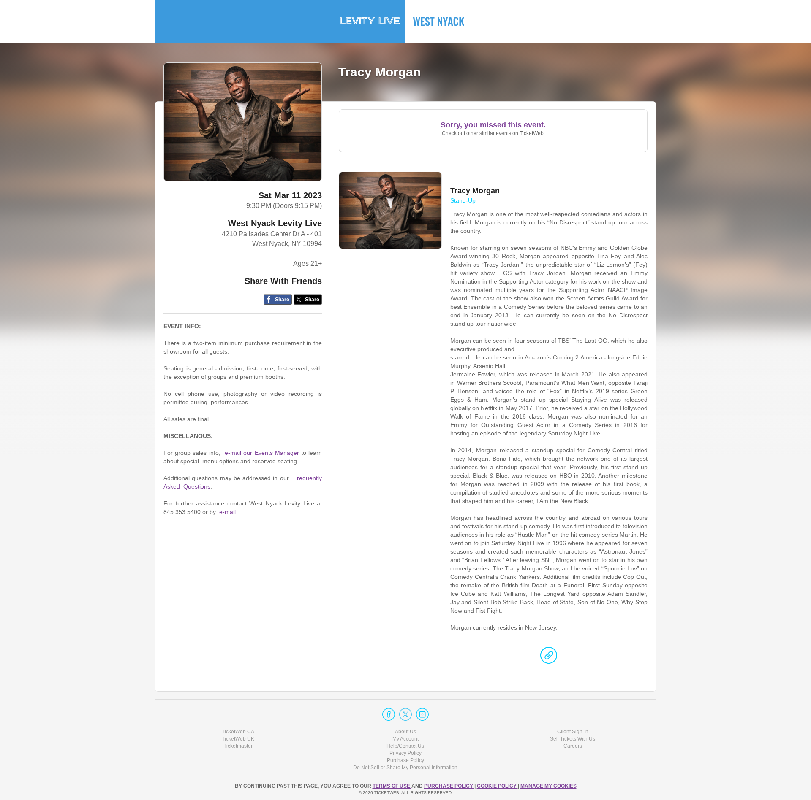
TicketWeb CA (238, 732)
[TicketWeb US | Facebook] (388, 714)
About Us (405, 732)
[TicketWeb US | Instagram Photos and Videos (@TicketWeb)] (422, 714)
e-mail (227, 511)
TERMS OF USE (392, 786)
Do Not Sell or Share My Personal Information (405, 767)
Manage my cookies (548, 786)
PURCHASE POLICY (449, 786)
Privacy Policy (405, 753)
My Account (405, 739)
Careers (572, 746)
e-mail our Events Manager (262, 452)
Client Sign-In (572, 732)
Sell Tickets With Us (572, 739)
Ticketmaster (238, 746)
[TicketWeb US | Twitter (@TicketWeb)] (405, 714)
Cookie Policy (497, 786)
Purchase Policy (405, 760)
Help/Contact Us (405, 746)
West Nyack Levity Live (275, 223)
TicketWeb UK (238, 739)
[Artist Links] (548, 657)
